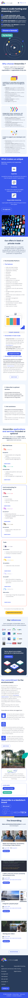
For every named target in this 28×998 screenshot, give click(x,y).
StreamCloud (10, 366)
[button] (18, 3)
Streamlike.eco (9, 345)
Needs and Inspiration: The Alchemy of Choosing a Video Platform (13, 844)
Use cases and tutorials (15, 879)
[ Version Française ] (17, 996)
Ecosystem (14, 848)
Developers (6, 879)
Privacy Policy (16, 994)
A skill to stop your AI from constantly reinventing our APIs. (14, 874)
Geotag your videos (9, 934)
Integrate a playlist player (10, 903)
